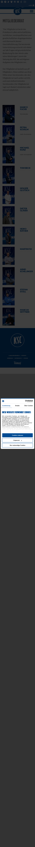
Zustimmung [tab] (6, 405)
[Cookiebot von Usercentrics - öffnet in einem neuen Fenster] (25, 401)
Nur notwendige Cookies (17, 445)
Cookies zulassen (17, 435)
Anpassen (16, 440)
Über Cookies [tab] (28, 405)
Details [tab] (17, 405)
